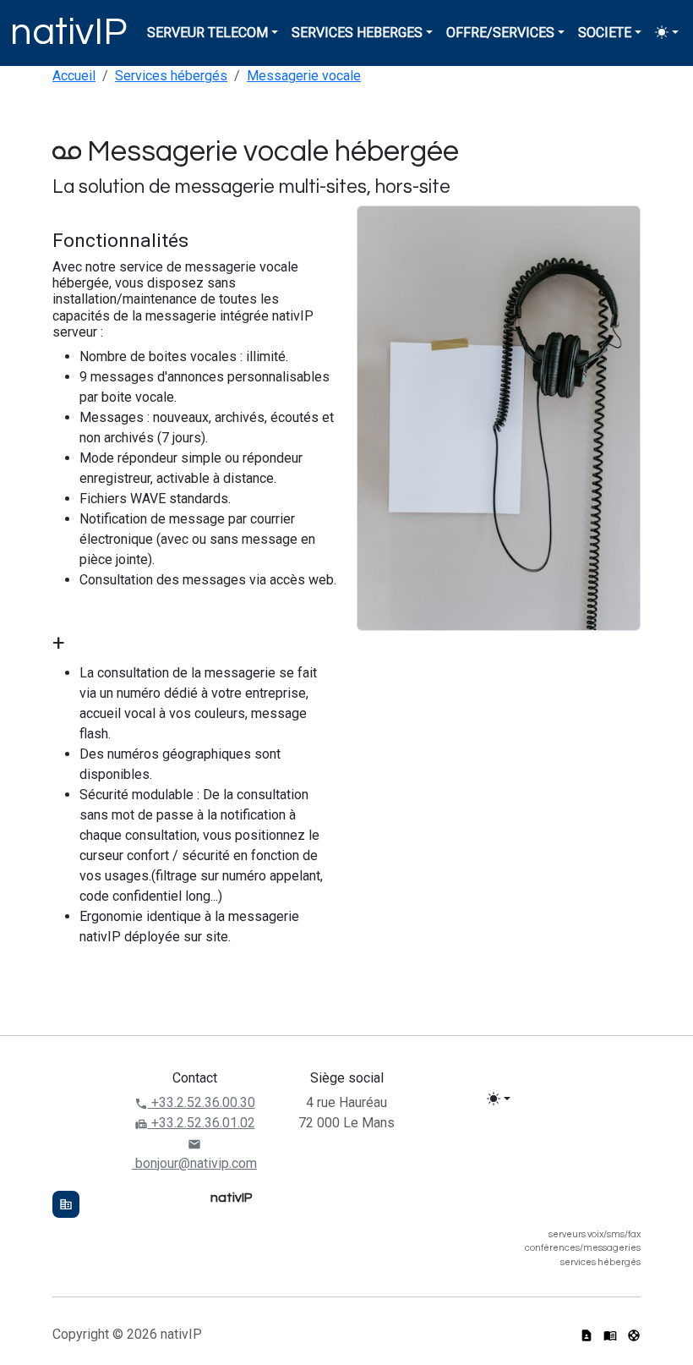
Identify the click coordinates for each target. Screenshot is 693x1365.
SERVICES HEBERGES (357, 33)
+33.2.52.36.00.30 (201, 1102)
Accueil (73, 76)
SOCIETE (604, 33)
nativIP (68, 32)
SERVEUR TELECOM (207, 33)
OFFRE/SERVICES (500, 33)
